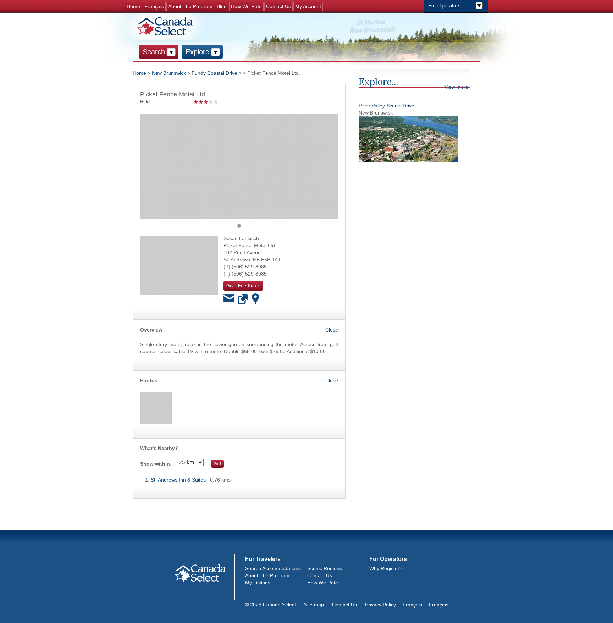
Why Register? (385, 568)
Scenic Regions (324, 568)
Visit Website (243, 299)
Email (228, 299)
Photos (149, 380)
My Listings (257, 582)
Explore (197, 52)
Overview (151, 330)
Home (133, 6)
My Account (308, 6)
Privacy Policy (380, 604)
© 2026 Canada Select (270, 604)
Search (154, 52)
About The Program (190, 6)
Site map (314, 604)
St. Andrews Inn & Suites (178, 480)
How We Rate (246, 6)
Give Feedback (243, 285)
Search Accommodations (273, 568)
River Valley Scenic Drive (386, 106)
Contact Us (278, 6)
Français (154, 6)
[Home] (165, 26)
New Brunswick (169, 73)
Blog (222, 6)
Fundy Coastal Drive (214, 73)
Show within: (156, 464)
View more (456, 87)
